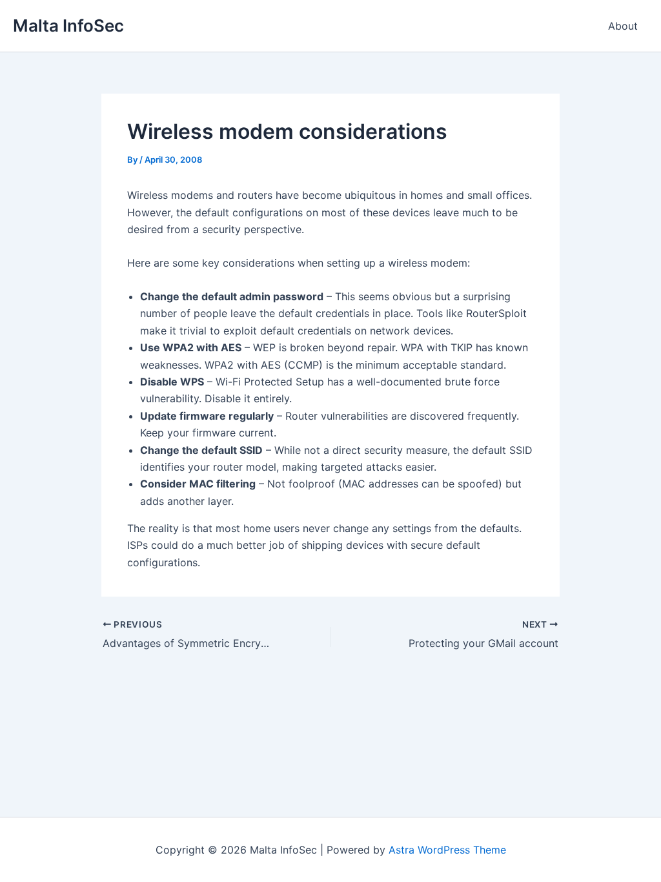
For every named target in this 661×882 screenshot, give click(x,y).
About (623, 25)
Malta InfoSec (68, 25)
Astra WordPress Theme (447, 849)
